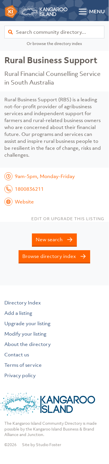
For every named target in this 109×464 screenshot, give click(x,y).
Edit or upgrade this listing (67, 218)
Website (24, 202)
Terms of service (23, 365)
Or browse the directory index (54, 43)
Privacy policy (20, 375)
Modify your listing (25, 334)
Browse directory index (49, 256)
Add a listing (18, 313)
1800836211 (29, 189)
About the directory (27, 344)
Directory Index (22, 303)
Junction (35, 434)
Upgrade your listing (27, 323)
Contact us (16, 354)
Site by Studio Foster (41, 444)
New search (49, 239)
